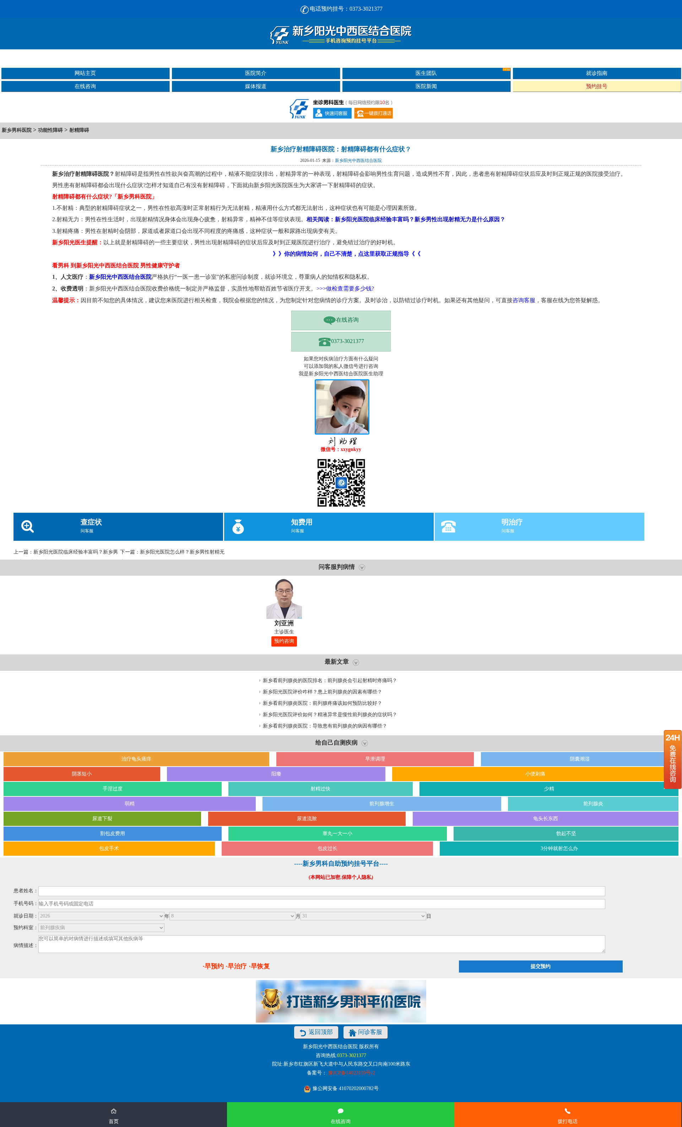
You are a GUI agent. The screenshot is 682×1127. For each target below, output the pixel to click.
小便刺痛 (535, 774)
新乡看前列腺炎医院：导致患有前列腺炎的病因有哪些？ (325, 726)
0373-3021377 (347, 341)
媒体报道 (255, 86)
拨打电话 (568, 1121)
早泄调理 (375, 759)
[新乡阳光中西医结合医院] (340, 33)
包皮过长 (327, 848)
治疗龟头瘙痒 (136, 759)
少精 (549, 788)
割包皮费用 (112, 833)
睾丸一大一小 (337, 833)
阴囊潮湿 (580, 759)
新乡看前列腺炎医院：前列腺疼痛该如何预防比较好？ (322, 703)
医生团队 (426, 73)
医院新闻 (426, 86)
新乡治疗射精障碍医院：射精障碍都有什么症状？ (341, 149)
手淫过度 (113, 788)
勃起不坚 (566, 833)
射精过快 (320, 788)
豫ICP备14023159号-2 (351, 1073)
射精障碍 (79, 130)
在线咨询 (85, 86)
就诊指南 (596, 73)
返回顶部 (321, 1032)
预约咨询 (284, 641)
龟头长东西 (545, 818)
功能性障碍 (50, 130)
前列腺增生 (381, 803)
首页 (114, 1121)
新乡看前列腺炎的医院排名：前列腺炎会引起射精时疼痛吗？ (330, 680)
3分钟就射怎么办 (559, 848)
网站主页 (85, 73)
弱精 (130, 803)
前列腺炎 (593, 803)
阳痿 (276, 774)
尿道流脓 (307, 818)
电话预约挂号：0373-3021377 (346, 9)
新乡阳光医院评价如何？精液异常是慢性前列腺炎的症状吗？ (330, 714)
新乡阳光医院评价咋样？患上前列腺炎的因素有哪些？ (322, 692)
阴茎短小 (82, 774)
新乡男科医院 (17, 130)
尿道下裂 (102, 818)
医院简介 (255, 73)
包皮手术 (109, 848)
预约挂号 (596, 86)
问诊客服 (370, 1032)
